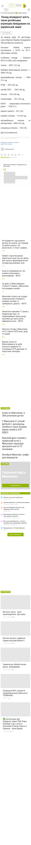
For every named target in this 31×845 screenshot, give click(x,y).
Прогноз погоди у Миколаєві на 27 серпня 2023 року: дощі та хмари (15, 331)
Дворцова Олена (9, 149)
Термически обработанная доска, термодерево (14, 665)
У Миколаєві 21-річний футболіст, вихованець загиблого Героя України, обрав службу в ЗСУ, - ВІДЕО (14, 427)
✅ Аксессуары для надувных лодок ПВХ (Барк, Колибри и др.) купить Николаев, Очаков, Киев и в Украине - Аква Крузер (15, 724)
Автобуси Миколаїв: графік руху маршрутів (15, 456)
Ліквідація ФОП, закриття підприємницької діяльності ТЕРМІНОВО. (15, 693)
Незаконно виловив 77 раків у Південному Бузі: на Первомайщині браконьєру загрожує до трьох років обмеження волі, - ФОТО (15, 316)
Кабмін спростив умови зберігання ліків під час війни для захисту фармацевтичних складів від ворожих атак (15, 259)
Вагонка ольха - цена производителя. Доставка (14, 613)
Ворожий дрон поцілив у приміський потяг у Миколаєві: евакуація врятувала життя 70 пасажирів (14, 443)
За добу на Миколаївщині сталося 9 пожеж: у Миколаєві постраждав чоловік (15, 286)
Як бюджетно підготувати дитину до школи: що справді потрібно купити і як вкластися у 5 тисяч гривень (15, 244)
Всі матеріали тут (15, 485)
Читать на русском (6, 32)
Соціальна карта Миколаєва (13, 474)
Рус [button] (6, 9)
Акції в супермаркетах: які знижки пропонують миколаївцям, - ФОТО (13, 273)
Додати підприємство (15, 534)
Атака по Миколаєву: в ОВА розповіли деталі (13, 414)
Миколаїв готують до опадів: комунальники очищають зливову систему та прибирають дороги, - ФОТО (14, 300)
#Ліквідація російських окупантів (10, 142)
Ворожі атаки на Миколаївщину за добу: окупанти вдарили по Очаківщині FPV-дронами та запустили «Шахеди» (14, 347)
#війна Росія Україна (6, 144)
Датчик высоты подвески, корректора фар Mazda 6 (14, 639)
